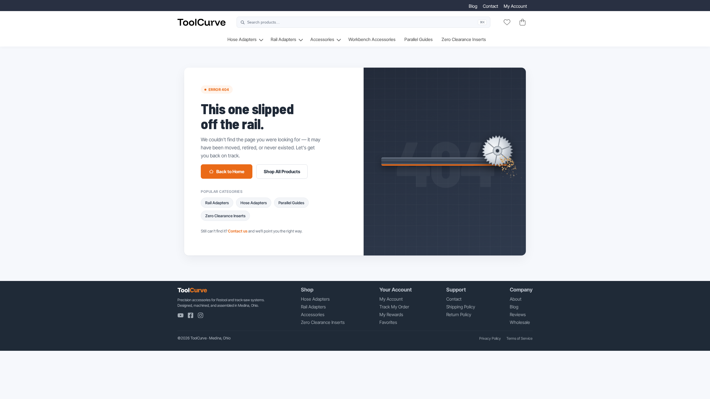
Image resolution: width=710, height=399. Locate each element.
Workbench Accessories (371, 39)
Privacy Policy (490, 338)
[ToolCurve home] (201, 22)
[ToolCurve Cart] (522, 22)
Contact (490, 6)
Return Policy (458, 314)
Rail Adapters (283, 39)
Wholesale (520, 322)
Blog (473, 6)
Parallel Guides (418, 39)
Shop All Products (282, 171)
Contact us (237, 231)
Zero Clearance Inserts (464, 39)
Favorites (388, 322)
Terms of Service (519, 338)
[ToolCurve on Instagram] (200, 315)
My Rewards (391, 314)
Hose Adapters (242, 39)
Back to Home (230, 171)
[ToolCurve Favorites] (507, 22)
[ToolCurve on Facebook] (190, 315)
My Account (515, 6)
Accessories (322, 39)
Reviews (518, 314)
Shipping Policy (460, 307)
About (515, 299)
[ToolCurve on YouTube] (181, 315)
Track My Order (394, 307)
